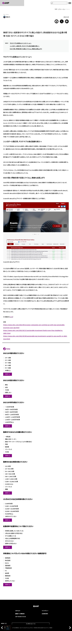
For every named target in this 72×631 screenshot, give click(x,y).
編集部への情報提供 (20, 613)
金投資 (7, 573)
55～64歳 (8, 368)
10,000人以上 (9, 484)
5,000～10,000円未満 (11, 506)
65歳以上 (7, 370)
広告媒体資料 (45, 613)
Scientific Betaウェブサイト (11, 262)
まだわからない (9, 541)
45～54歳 (8, 365)
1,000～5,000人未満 (11, 479)
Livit (11, 317)
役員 (6, 444)
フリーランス (8, 449)
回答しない (8, 392)
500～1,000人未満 (10, 476)
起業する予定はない (11, 543)
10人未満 (7, 466)
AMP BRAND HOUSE (20, 616)
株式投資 (7, 560)
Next (69, 627)
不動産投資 (8, 568)
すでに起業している (10, 536)
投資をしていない (10, 581)
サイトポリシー (45, 610)
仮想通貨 (7, 565)
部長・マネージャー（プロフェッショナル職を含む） (18, 442)
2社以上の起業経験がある (12, 538)
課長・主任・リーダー (10, 439)
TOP (56, 9)
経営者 (7, 447)
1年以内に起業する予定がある (13, 533)
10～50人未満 (9, 469)
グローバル (61, 9)
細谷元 (8, 17)
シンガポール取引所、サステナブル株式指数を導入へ (24, 46)
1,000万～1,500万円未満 (12, 417)
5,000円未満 (8, 503)
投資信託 (7, 558)
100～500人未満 (10, 474)
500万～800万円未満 (11, 412)
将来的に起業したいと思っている (14, 531)
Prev (2, 627)
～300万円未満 (9, 407)
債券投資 (7, 576)
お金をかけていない (10, 516)
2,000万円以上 (9, 422)
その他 (7, 390)
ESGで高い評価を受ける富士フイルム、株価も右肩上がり (26, 49)
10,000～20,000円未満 (12, 509)
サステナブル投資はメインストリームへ (20, 43)
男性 (6, 385)
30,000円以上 (9, 514)
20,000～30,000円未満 (12, 511)
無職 (6, 489)
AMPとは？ (17, 610)
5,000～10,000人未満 (11, 481)
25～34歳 (8, 360)
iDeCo (7, 563)
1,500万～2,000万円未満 (12, 420)
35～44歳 (8, 363)
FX (6, 571)
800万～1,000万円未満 (12, 414)
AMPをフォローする (31, 623)
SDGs (7, 14)
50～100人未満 (9, 471)
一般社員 (7, 436)
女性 (6, 387)
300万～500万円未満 (11, 409)
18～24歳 (8, 358)
